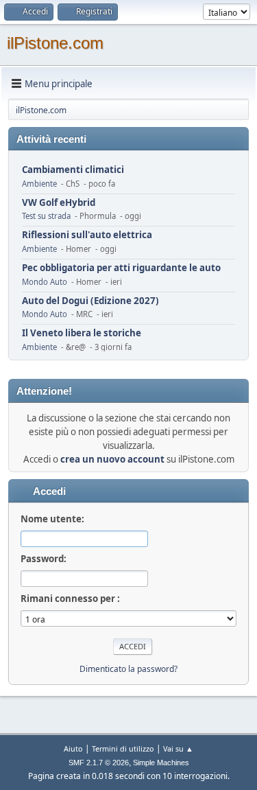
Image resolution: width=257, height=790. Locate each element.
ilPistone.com (55, 43)
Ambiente (39, 183)
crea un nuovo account (112, 459)
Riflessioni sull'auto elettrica (87, 235)
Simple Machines (161, 762)
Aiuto (73, 748)
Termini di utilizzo (123, 748)
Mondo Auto (44, 282)
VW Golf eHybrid (58, 203)
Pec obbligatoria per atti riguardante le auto (121, 268)
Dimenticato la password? (128, 669)
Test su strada (46, 216)
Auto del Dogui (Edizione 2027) (90, 301)
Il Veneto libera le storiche (81, 333)
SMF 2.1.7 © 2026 (99, 762)
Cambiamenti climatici (73, 170)
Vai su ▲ (178, 748)
